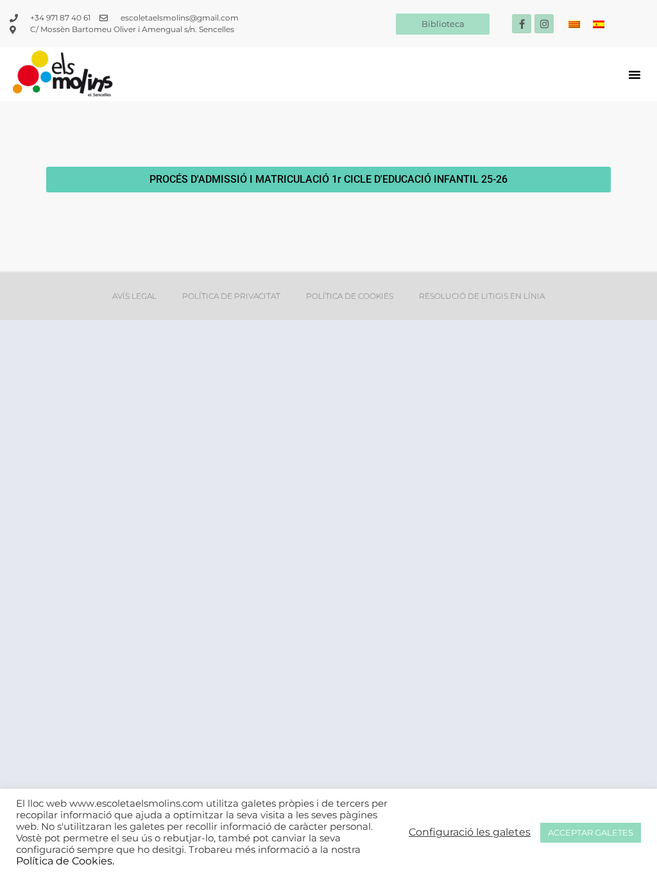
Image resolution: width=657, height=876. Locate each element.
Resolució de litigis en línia (482, 296)
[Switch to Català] (574, 24)
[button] (634, 74)
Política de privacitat (231, 296)
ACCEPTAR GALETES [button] (590, 832)
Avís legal (134, 296)
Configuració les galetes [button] (470, 832)
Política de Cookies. (65, 861)
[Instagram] (544, 23)
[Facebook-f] (521, 23)
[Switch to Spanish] (598, 24)
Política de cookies (349, 296)
